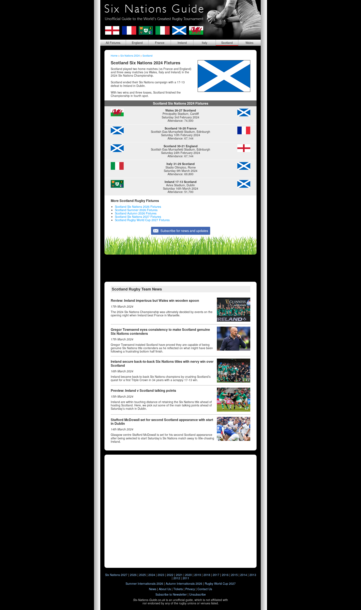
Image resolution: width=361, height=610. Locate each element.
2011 (186, 578)
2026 (133, 575)
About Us (165, 589)
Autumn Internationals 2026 (184, 583)
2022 (170, 575)
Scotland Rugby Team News (137, 289)
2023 (161, 575)
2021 (179, 575)
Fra (159, 43)
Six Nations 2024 (130, 55)
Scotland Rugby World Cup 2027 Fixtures (142, 220)
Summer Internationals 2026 (144, 583)
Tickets (178, 589)
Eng (137, 43)
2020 (188, 575)
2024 (151, 575)
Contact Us (204, 589)
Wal (249, 43)
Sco (227, 43)
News (152, 589)
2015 (234, 575)
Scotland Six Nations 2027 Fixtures (138, 216)
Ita (204, 43)
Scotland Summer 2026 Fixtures (136, 210)
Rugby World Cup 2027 (220, 583)
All (113, 43)
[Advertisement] (180, 268)
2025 (142, 575)
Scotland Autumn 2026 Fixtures (135, 213)
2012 (176, 578)
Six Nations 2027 (116, 575)
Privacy (190, 589)
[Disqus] (180, 511)
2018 (206, 575)
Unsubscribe (197, 594)
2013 (252, 575)
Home (114, 55)
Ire (182, 43)
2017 (216, 575)
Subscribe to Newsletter (171, 594)
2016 (225, 575)
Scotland (147, 55)
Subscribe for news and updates (184, 230)
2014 (243, 575)
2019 (197, 575)
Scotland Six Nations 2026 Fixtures (138, 206)
